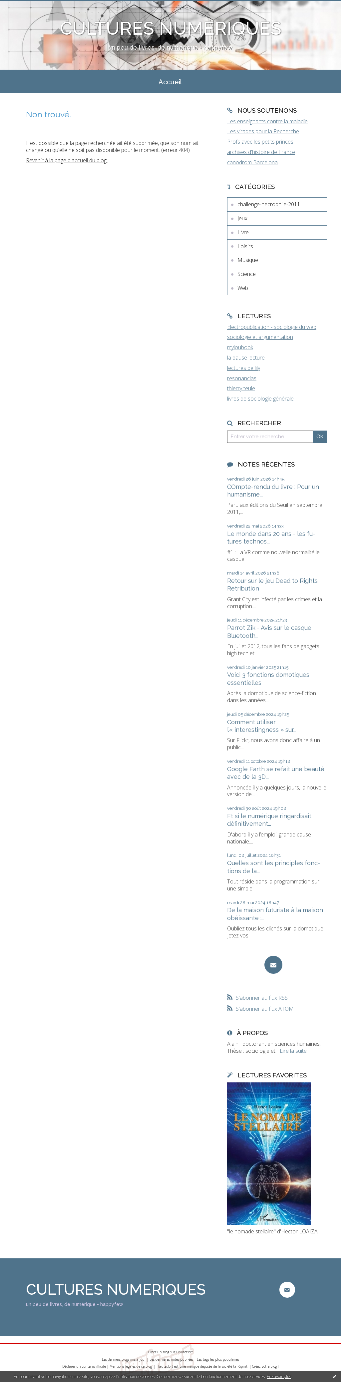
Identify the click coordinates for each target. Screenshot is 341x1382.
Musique (247, 260)
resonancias (241, 378)
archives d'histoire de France (261, 152)
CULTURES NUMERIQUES (170, 28)
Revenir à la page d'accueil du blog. (67, 160)
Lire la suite (293, 1050)
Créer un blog (158, 1352)
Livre (243, 232)
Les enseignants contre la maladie (267, 121)
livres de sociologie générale (260, 398)
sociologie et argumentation (260, 337)
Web (242, 288)
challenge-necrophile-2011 (268, 204)
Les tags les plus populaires (218, 1359)
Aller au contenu (22, 6)
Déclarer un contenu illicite (84, 1366)
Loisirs (245, 246)
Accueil (170, 82)
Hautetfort (184, 1352)
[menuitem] (170, 81)
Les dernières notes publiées (171, 1359)
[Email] (273, 965)
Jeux (242, 218)
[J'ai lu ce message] (334, 1376)
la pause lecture (246, 357)
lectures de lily (243, 368)
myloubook (240, 347)
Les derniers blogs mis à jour (124, 1359)
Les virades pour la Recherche (263, 131)
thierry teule (241, 388)
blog (273, 1366)
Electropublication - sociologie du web (271, 327)
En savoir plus (279, 1376)
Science (246, 274)
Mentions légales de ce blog (131, 1366)
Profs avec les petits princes (260, 141)
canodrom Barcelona (252, 162)
